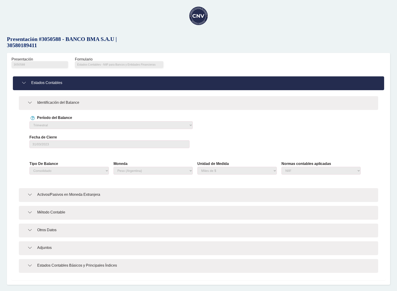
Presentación (22, 59)
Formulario (84, 59)
